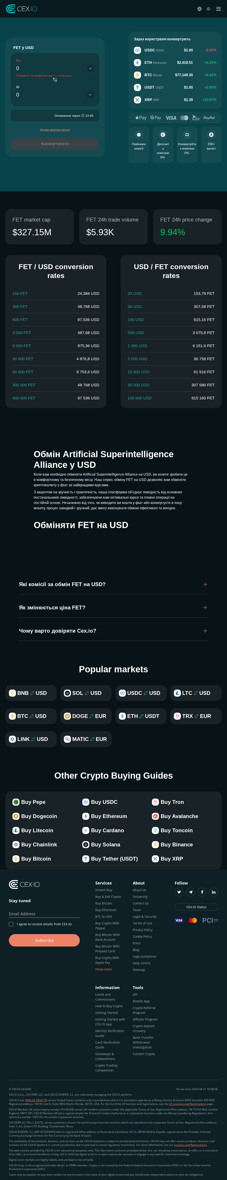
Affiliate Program (145, 1019)
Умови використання (55, 129)
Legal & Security (145, 916)
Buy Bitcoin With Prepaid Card (107, 948)
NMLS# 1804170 (36, 1100)
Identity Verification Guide (109, 1033)
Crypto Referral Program (144, 1010)
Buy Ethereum (105, 910)
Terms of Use (142, 923)
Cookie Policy (142, 936)
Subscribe (44, 940)
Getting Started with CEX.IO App (110, 1021)
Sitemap (139, 970)
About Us (139, 890)
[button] (113, 584)
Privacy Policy (143, 930)
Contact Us (141, 903)
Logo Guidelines (145, 956)
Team (137, 910)
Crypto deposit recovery (144, 1028)
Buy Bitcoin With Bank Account (107, 937)
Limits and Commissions (105, 996)
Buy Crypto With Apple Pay (107, 960)
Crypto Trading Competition (106, 1067)
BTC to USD (103, 916)
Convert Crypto (144, 1054)
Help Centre (142, 963)
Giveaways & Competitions (105, 1056)
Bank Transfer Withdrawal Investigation (143, 1042)
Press (137, 943)
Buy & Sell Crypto (108, 896)
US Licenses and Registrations (187, 1104)
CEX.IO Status (196, 907)
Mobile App (141, 1001)
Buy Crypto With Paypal (107, 925)
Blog (136, 950)
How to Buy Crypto (109, 1006)
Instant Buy (103, 890)
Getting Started (106, 1013)
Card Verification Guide (107, 1044)
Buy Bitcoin (103, 903)
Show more (103, 969)
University (140, 896)
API (135, 994)
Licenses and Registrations (190, 1145)
